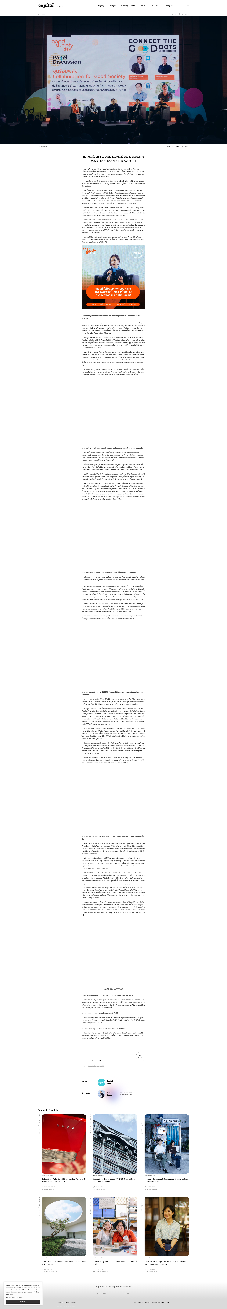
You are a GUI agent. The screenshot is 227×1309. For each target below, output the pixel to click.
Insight (43, 1175)
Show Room (101, 1175)
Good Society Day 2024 (96, 1066)
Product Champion (51, 1175)
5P (149, 1257)
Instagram (74, 1302)
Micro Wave (152, 1175)
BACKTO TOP (140, 1056)
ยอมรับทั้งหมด (23, 1301)
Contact (147, 1302)
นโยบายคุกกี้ (9, 1297)
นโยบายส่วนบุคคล (17, 1297)
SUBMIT (127, 1293)
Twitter (185, 146)
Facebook (176, 146)
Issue (134, 1302)
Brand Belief (101, 1257)
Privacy (168, 1302)
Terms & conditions (158, 1302)
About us (140, 1302)
